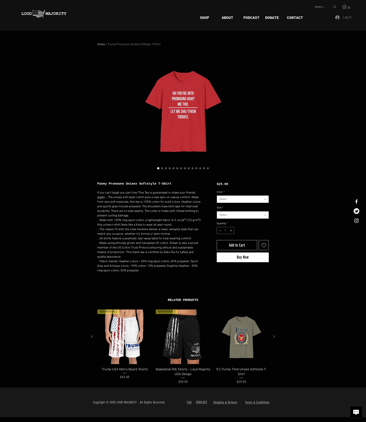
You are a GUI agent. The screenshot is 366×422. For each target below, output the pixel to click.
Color (221, 192)
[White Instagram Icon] (356, 220)
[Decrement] (219, 230)
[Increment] (231, 230)
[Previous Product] (92, 336)
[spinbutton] (225, 230)
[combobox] (243, 199)
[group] (183, 346)
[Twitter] (356, 211)
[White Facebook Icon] (356, 201)
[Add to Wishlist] (264, 245)
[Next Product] (274, 336)
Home (101, 44)
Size (220, 207)
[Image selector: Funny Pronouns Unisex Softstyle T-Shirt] (158, 168)
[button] (347, 6)
